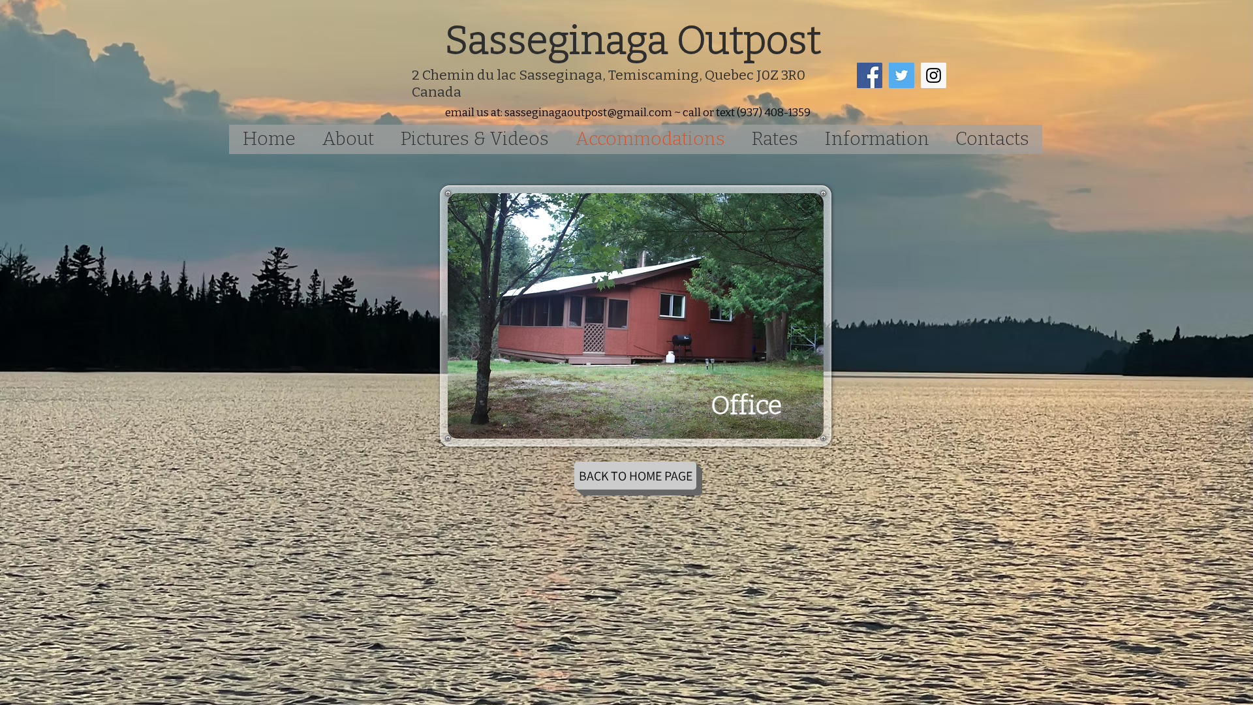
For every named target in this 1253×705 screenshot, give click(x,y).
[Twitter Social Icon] (901, 75)
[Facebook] (869, 75)
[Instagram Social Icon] (933, 75)
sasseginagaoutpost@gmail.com (588, 112)
